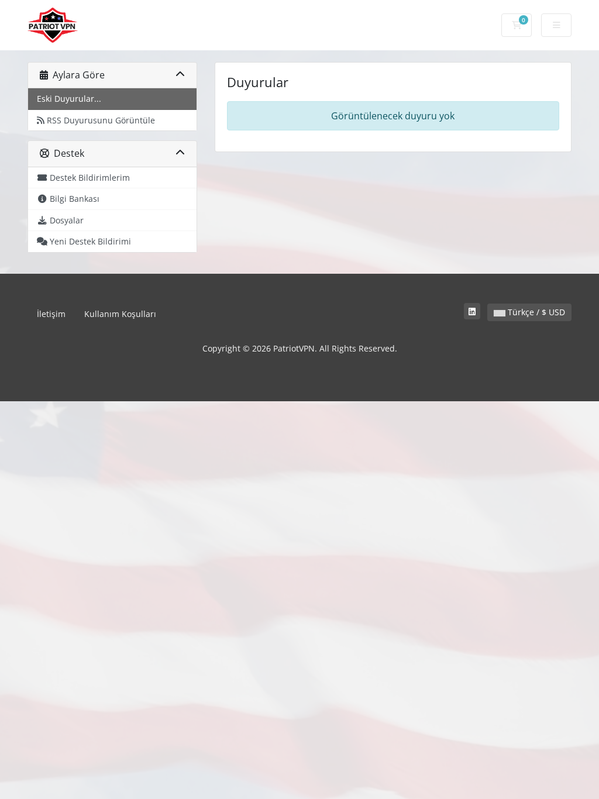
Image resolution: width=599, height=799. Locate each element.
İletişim (51, 313)
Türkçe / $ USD (535, 312)
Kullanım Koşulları (120, 313)
